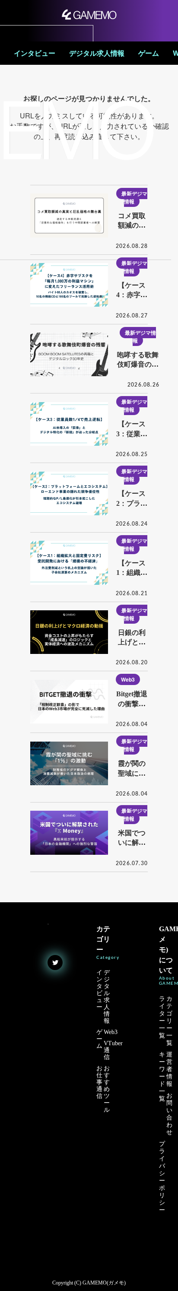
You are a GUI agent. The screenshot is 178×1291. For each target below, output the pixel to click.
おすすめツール (107, 1089)
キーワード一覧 (162, 1076)
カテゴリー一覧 (169, 1021)
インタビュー (34, 53)
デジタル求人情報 (96, 53)
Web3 (128, 679)
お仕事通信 (99, 1082)
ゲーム (148, 53)
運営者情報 (169, 1069)
